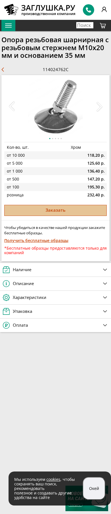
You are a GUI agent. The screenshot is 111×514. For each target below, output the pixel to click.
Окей (94, 488)
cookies (53, 479)
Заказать (55, 210)
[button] (99, 106)
